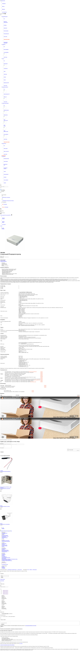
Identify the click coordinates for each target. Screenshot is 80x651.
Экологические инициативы (6, 557)
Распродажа (4, 155)
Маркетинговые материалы (6, 541)
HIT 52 (5, 506)
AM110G (5, 471)
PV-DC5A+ (5, 488)
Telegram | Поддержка (3, 261)
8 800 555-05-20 (14, 569)
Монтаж (3, 546)
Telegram (30, 569)
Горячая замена (4, 543)
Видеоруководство (33, 381)
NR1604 (3, 228)
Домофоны (3, 44)
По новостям (3, 190)
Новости (3, 555)
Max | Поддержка (2, 260)
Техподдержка (4, 548)
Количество (2, 257)
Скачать (41, 371)
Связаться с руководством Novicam (7, 560)
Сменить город (2, 212)
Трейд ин (3, 544)
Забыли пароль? (2, 579)
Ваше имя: (1, 443)
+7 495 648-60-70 (9, 569)
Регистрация (2, 580)
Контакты (3, 553)
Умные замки (4, 143)
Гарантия (3, 549)
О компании (4, 554)
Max (28, 569)
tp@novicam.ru (34, 569)
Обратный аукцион (5, 537)
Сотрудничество (4, 556)
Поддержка (3, 156)
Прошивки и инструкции (5, 540)
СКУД (3, 58)
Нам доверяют (4, 558)
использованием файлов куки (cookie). (30, 625)
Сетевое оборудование (5, 103)
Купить (1, 472)
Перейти (41, 376)
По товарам (3, 189)
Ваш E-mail (8, 444)
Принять (2, 626)
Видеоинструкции (4, 551)
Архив (3, 538)
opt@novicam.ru (19, 569)
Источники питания (5, 535)
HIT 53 (5, 524)
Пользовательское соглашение (6, 559)
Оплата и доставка (4, 545)
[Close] (0, 571)
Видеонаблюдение (4, 16)
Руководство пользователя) (33, 371)
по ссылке (21, 643)
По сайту (2, 191)
